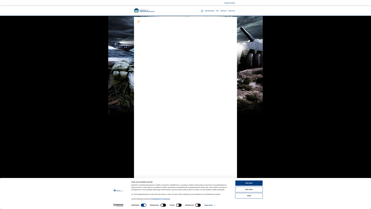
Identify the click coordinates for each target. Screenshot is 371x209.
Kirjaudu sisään (229, 3)
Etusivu (202, 11)
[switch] (163, 205)
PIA (217, 11)
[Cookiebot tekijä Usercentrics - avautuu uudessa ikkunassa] (118, 205)
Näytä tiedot (208, 205)
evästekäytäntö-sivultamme (160, 199)
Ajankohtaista (209, 11)
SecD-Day (231, 11)
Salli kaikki (249, 183)
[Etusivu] (144, 11)
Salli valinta (249, 189)
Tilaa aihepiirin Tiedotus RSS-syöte (138, 21)
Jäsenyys (223, 11)
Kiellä (249, 196)
